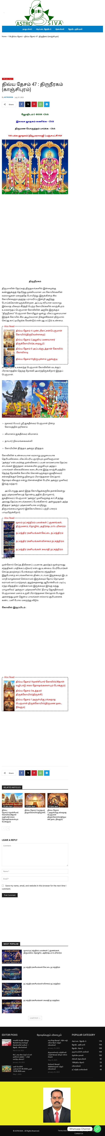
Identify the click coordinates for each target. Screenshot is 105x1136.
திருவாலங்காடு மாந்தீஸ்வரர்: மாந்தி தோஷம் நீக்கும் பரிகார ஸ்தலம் (57, 1054)
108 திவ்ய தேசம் (15, 37)
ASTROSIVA (8, 97)
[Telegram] (46, 104)
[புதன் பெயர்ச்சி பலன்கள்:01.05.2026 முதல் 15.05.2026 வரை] (6, 1068)
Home (4, 37)
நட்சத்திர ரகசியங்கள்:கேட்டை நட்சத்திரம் (39, 533)
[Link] (97, 1129)
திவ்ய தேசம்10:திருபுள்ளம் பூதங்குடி (37, 359)
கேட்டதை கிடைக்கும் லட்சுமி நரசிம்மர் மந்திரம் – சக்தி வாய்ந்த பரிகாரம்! (22, 1057)
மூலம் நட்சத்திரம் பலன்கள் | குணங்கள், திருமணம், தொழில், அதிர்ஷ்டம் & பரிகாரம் (41, 524)
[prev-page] (3, 828)
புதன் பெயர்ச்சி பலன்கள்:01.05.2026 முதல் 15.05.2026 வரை (22, 1069)
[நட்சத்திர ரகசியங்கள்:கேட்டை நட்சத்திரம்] (12, 973)
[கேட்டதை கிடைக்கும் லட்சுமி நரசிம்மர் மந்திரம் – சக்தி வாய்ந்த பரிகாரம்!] (6, 1057)
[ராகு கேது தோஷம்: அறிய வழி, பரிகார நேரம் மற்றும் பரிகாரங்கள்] (41, 1042)
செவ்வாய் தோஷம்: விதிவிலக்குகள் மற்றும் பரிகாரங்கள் (55, 1066)
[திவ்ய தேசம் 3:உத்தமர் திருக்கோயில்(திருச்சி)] (35, 800)
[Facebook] (21, 104)
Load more (34, 1018)
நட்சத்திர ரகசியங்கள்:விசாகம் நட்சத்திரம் (40, 541)
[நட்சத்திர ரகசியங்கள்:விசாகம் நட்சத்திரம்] (12, 990)
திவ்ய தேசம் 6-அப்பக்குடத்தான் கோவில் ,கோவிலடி (39, 351)
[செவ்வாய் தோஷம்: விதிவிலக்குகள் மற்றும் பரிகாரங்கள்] (41, 1066)
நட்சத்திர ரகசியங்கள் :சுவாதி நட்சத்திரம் (39, 549)
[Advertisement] (35, 59)
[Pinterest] (34, 104)
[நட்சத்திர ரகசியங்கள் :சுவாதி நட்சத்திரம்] (12, 1006)
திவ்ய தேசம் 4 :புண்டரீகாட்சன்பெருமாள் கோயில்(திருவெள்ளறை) (39, 333)
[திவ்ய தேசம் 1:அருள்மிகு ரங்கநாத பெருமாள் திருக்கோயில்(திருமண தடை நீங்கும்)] (57, 800)
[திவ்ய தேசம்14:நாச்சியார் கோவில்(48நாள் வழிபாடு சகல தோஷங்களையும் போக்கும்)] (12, 800)
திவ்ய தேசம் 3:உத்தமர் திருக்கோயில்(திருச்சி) (29, 693)
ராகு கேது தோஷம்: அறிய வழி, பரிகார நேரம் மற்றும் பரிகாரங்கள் (58, 1042)
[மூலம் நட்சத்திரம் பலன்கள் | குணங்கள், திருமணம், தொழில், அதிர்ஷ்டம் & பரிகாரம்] (12, 957)
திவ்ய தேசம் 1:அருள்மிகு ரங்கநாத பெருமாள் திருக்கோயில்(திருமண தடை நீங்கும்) (39, 703)
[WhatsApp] (40, 104)
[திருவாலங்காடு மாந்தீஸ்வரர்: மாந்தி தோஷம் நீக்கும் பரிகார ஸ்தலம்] (41, 1054)
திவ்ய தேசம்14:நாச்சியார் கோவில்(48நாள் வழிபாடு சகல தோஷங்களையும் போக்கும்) (40, 684)
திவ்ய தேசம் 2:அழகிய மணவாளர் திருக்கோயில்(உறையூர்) (35, 342)
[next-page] (8, 828)
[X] (28, 104)
